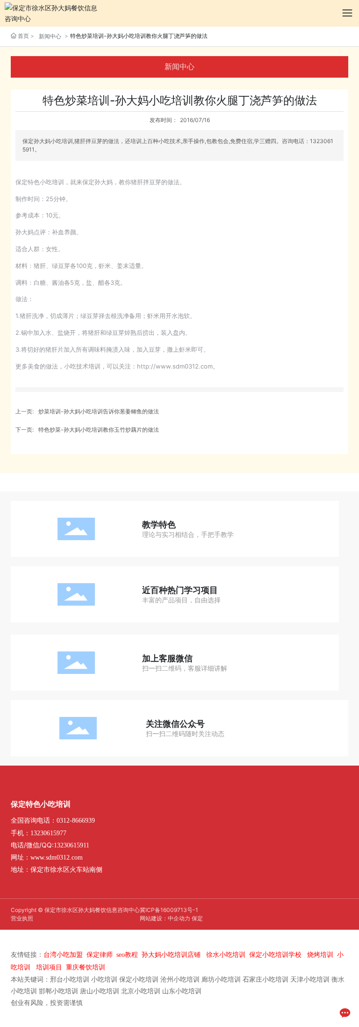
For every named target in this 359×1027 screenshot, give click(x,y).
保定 (197, 918)
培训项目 (49, 967)
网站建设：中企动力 (165, 918)
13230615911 (71, 845)
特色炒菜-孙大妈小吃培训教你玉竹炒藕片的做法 (98, 429)
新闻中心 (50, 36)
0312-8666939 (76, 820)
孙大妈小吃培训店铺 (171, 954)
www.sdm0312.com (56, 857)
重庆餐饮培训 (85, 967)
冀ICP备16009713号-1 (169, 909)
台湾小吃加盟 (63, 954)
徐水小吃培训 (225, 954)
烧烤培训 (320, 954)
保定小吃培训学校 (275, 954)
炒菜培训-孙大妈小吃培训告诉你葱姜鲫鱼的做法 (98, 411)
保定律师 (99, 954)
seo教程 (127, 954)
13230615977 (48, 833)
